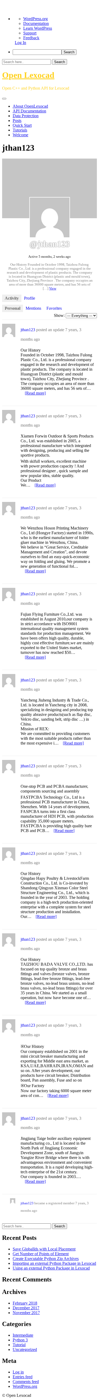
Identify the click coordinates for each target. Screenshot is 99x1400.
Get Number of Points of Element (41, 1254)
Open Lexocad (28, 75)
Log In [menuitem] (20, 42)
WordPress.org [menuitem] (35, 18)
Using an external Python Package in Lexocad (51, 1268)
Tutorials (20, 130)
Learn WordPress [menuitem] (37, 28)
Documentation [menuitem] (36, 23)
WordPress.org (25, 1386)
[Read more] (35, 393)
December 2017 (26, 1308)
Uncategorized (25, 1349)
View (52, 288)
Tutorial (19, 1344)
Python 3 (20, 1340)
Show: (59, 315)
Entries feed (22, 1377)
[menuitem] (55, 52)
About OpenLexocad (30, 106)
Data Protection (26, 115)
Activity (12, 298)
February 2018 (25, 1303)
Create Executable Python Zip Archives (46, 1258)
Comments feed (26, 1381)
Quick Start (22, 125)
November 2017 (26, 1312)
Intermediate (23, 1335)
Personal (12, 308)
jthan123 (28, 329)
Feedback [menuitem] (31, 38)
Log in (18, 1372)
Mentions (33, 308)
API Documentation (29, 111)
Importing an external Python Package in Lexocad (54, 1263)
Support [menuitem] (29, 33)
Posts (17, 120)
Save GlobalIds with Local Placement (44, 1249)
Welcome (20, 135)
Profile (29, 298)
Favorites (54, 308)
